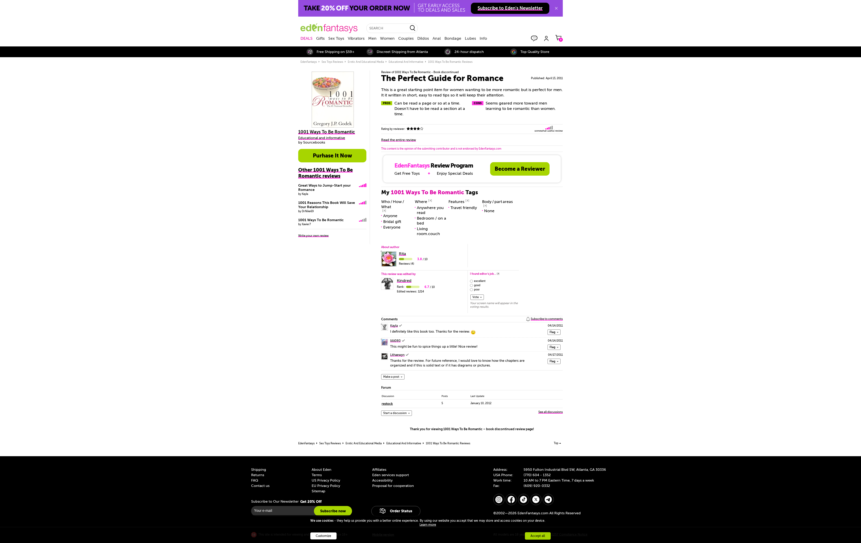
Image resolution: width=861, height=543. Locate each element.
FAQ (254, 480)
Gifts (320, 38)
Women (387, 38)
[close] (556, 8)
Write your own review (313, 235)
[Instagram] (498, 499)
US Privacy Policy (326, 480)
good (477, 285)
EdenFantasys (308, 61)
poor (477, 289)
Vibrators (356, 38)
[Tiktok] (523, 499)
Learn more (428, 524)
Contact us (260, 486)
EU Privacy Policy (326, 486)
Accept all (538, 536)
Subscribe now (333, 511)
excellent (479, 281)
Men (372, 38)
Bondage (452, 38)
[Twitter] (535, 499)
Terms (317, 475)
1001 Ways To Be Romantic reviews (450, 61)
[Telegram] (548, 499)
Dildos (423, 38)
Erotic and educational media (366, 61)
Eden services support (390, 475)
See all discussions (550, 412)
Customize (323, 536)
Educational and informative (321, 138)
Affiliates (379, 470)
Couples (406, 38)
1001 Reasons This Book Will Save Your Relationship (326, 205)
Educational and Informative (406, 61)
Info (483, 38)
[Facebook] (511, 499)
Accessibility (382, 480)
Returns (257, 475)
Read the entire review (398, 140)
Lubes (470, 38)
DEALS (306, 38)
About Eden (321, 470)
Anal (437, 38)
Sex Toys (336, 38)
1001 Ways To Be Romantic (321, 220)
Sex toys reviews (332, 61)
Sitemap (318, 491)
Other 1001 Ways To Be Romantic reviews (325, 173)
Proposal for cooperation (393, 486)
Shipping (258, 470)
